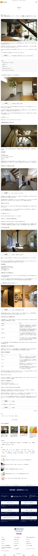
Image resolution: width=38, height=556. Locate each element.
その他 (12, 444)
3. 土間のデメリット (5, 66)
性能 (9, 451)
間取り (25, 449)
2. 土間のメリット (4, 64)
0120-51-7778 (4, 555)
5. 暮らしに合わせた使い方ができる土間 (8, 70)
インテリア (31, 449)
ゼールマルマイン (17, 451)
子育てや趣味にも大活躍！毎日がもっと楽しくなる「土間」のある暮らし (22, 55)
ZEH (21, 451)
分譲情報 (33, 442)
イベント (29, 442)
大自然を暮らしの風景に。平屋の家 (17, 103)
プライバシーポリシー (5, 550)
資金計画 (33, 451)
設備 (6, 451)
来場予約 (14, 555)
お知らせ (28, 541)
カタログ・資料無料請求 (29, 502)
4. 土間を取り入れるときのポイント (7, 68)
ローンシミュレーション (31, 548)
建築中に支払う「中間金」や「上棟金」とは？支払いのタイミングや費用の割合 (16, 464)
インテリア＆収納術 (24, 442)
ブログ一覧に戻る (14, 419)
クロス (3, 451)
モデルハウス (16, 541)
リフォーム (25, 451)
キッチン (11, 449)
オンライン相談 (29, 510)
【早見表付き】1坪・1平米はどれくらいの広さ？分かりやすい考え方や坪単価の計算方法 (18, 459)
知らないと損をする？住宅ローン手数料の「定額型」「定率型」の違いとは (16, 478)
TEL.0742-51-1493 (19, 531)
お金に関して (19, 442)
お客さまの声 (16, 539)
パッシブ (12, 451)
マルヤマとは (16, 543)
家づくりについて (6, 442)
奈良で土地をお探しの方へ (31, 537)
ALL (2, 442)
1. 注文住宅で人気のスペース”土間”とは (7, 62)
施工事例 (13, 407)
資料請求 (24, 555)
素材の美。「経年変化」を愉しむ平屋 (17, 254)
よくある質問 (30, 517)
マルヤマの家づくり (17, 537)
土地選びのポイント (13, 442)
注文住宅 (29, 451)
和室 (22, 449)
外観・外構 (3, 449)
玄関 (7, 449)
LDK (14, 449)
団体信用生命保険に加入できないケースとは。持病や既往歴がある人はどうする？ (17, 473)
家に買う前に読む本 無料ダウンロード (10, 517)
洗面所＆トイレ (18, 449)
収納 (28, 449)
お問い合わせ (33, 555)
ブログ (3, 543)
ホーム (3, 537)
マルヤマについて (8, 444)
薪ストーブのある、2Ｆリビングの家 (17, 193)
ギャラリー (28, 539)
